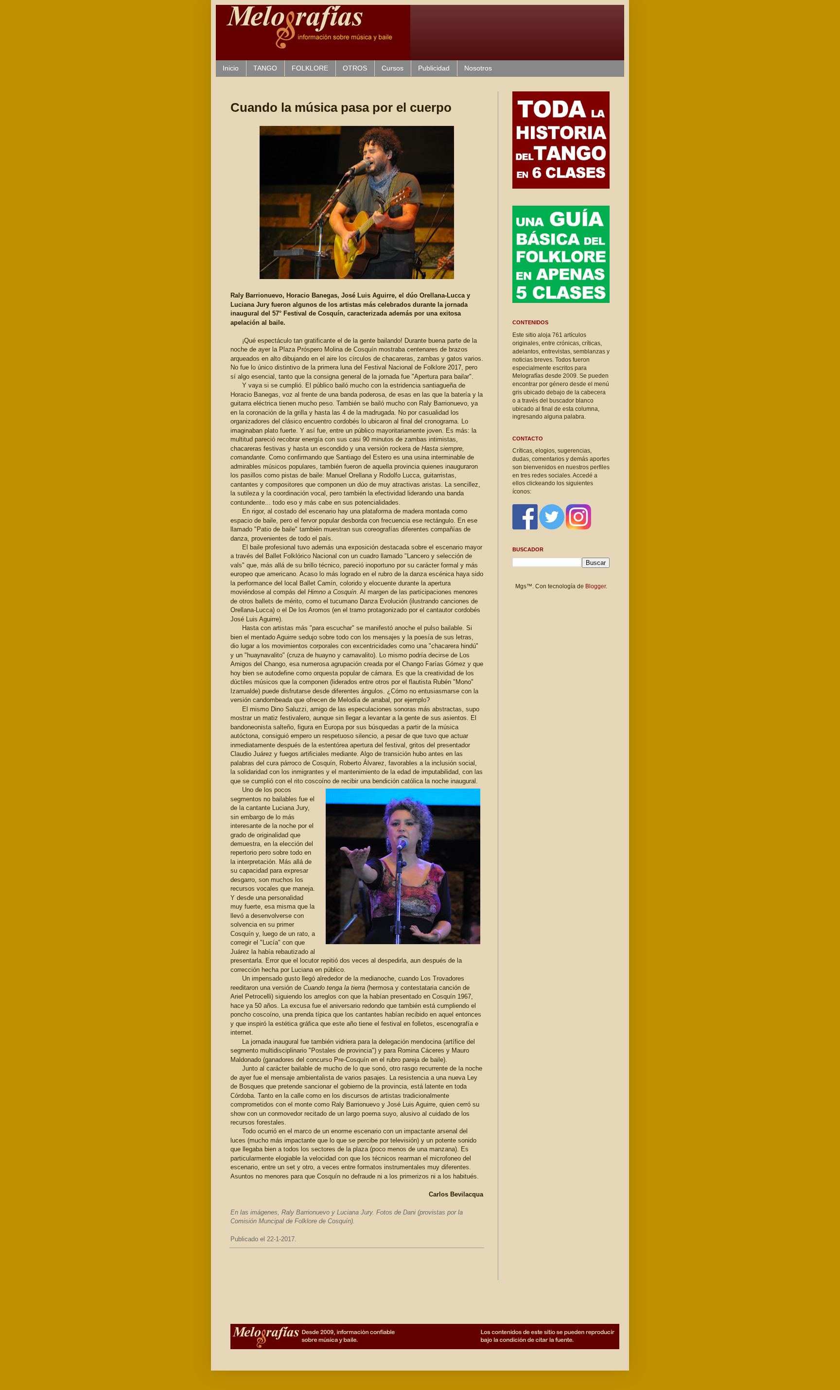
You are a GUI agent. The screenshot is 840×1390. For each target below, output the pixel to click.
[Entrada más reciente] (232, 1270)
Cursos (392, 68)
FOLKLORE (310, 68)
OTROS (355, 68)
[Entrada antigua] (480, 1270)
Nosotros (478, 68)
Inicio (231, 68)
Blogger (595, 586)
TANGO (265, 68)
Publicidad (434, 68)
